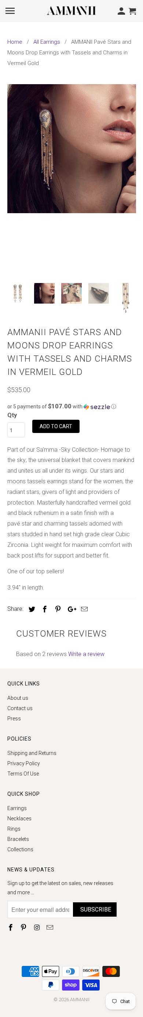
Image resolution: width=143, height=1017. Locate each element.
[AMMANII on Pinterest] (24, 927)
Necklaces (19, 818)
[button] (71, 406)
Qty (12, 415)
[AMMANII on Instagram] (37, 927)
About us (17, 698)
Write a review (86, 654)
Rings (14, 829)
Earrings (17, 808)
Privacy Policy (23, 763)
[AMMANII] (71, 10)
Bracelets (18, 839)
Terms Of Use (23, 774)
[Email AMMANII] (51, 927)
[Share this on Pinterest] (57, 609)
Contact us (20, 708)
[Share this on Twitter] (31, 609)
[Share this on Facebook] (44, 609)
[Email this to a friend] (83, 609)
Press (14, 718)
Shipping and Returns (31, 753)
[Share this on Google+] (70, 609)
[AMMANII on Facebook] (11, 927)
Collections (20, 849)
